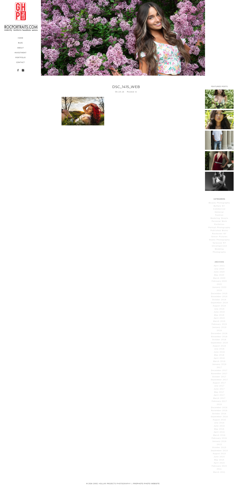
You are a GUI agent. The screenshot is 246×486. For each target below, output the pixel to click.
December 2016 (219, 408)
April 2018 (219, 358)
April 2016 (219, 432)
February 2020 (219, 281)
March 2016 (219, 435)
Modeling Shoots (219, 218)
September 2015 (219, 451)
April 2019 (219, 318)
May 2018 (219, 355)
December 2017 (219, 370)
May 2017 (219, 392)
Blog (20, 43)
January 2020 (219, 287)
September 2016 (219, 417)
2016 (219, 404)
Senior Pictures (219, 237)
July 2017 (219, 386)
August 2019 (219, 306)
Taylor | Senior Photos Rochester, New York (219, 103)
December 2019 (219, 294)
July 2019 (219, 309)
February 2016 (219, 438)
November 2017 (219, 374)
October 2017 (219, 377)
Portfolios (219, 224)
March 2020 (219, 278)
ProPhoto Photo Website (146, 484)
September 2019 (219, 303)
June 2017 (219, 389)
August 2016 (219, 420)
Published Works (219, 231)
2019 (219, 290)
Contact (20, 62)
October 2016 (219, 414)
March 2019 (219, 321)
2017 (219, 367)
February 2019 (219, 324)
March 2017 (219, 398)
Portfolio (20, 57)
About (20, 48)
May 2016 (219, 429)
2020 (219, 284)
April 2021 (219, 266)
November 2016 (219, 411)
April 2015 (219, 463)
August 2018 (219, 346)
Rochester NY (219, 234)
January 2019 (219, 327)
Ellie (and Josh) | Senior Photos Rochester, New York (219, 167)
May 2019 (219, 315)
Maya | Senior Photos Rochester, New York (219, 186)
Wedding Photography (219, 250)
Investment (20, 53)
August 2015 (219, 454)
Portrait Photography (219, 228)
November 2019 (219, 297)
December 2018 (219, 334)
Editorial (219, 212)
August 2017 (219, 383)
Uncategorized (219, 246)
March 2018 (219, 361)
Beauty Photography (219, 203)
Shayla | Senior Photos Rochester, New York (219, 124)
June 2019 (219, 312)
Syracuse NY (219, 243)
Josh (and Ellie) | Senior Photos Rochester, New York (219, 147)
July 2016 (219, 423)
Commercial (219, 209)
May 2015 (219, 460)
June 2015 (219, 457)
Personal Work (219, 221)
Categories (219, 199)
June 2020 (219, 272)
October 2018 (219, 340)
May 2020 (219, 275)
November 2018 (219, 337)
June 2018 (219, 352)
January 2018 (219, 364)
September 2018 (219, 343)
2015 (219, 444)
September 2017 (219, 380)
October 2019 (219, 300)
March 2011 (219, 472)
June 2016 (219, 426)
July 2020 (219, 269)
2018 (219, 331)
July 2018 (219, 349)
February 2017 (219, 401)
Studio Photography (219, 240)
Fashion (219, 215)
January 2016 (219, 441)
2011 (219, 469)
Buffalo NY (219, 206)
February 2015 (219, 466)
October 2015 (219, 447)
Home (20, 38)
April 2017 (219, 395)
